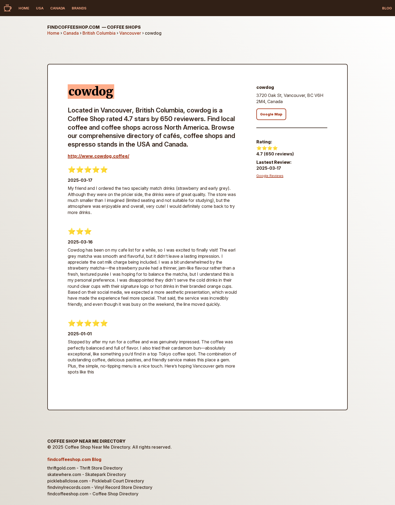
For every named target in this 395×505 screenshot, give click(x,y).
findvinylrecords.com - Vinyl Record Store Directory (99, 487)
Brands (79, 8)
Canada (57, 8)
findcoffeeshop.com (94, 27)
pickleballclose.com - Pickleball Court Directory (95, 481)
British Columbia (99, 33)
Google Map (271, 114)
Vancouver (130, 33)
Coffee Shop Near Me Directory (86, 441)
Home (24, 8)
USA (40, 8)
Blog (387, 8)
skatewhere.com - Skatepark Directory (86, 474)
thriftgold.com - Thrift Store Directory (85, 468)
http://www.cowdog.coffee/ (98, 156)
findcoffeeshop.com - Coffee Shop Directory (92, 493)
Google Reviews (269, 175)
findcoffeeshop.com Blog (74, 459)
